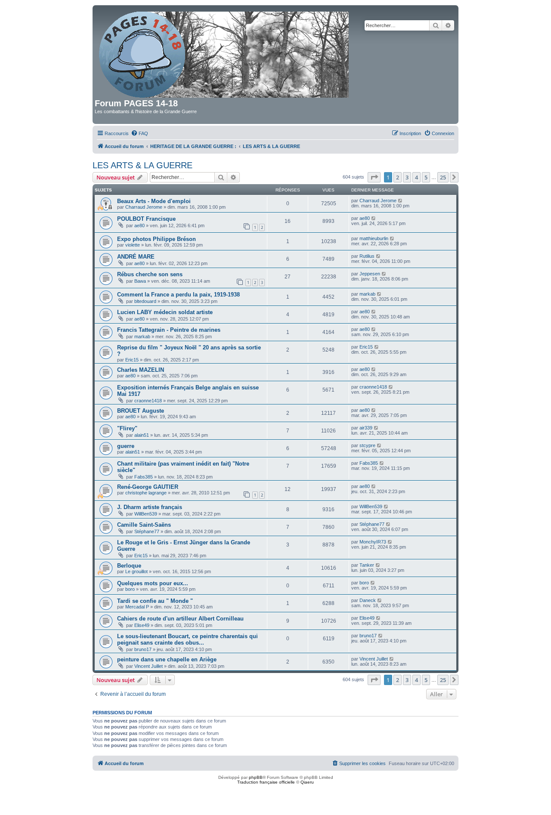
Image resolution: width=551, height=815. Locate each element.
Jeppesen (369, 273)
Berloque (129, 565)
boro (130, 589)
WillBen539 (145, 513)
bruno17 (143, 649)
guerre (125, 446)
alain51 (141, 435)
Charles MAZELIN (140, 370)
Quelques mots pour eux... (152, 583)
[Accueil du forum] (224, 53)
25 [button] (443, 177)
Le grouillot (136, 571)
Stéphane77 (146, 531)
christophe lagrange (146, 492)
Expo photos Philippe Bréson (156, 239)
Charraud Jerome (143, 207)
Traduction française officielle (266, 782)
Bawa (140, 281)
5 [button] (425, 177)
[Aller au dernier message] (400, 200)
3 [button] (407, 177)
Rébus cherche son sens (150, 274)
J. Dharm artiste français (149, 507)
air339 (365, 427)
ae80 (139, 225)
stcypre (367, 445)
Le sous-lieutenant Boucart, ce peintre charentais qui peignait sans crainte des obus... (187, 639)
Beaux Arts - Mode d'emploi (154, 201)
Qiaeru (307, 782)
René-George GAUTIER (147, 487)
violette (132, 244)
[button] (374, 177)
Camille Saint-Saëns (144, 525)
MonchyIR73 (372, 541)
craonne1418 (148, 400)
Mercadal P (137, 606)
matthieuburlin (373, 238)
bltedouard (145, 301)
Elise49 (141, 625)
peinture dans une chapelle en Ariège (167, 659)
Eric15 (132, 359)
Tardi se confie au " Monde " (155, 601)
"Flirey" (127, 428)
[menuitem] (139, 133)
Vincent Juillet (148, 666)
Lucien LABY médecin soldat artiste (165, 312)
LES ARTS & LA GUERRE (142, 165)
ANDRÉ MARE (136, 256)
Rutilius (367, 256)
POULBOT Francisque (146, 219)
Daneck (367, 600)
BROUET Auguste (140, 411)
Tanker (366, 565)
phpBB (256, 777)
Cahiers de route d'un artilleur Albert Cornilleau (180, 618)
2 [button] (397, 177)
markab (367, 293)
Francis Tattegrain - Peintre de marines (168, 330)
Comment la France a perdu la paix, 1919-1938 (178, 294)
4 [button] (416, 177)
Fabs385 (143, 476)
